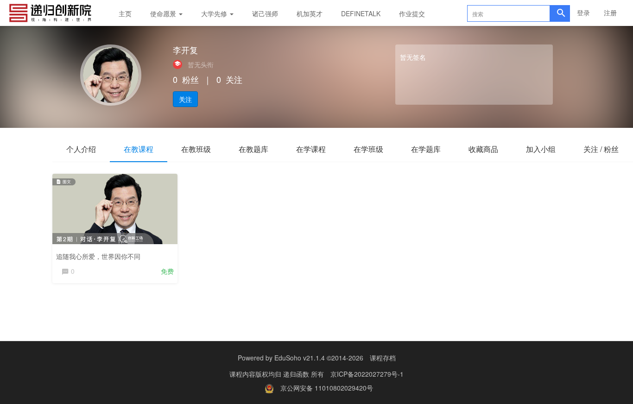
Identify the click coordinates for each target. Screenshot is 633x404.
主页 (125, 13)
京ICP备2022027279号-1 (367, 374)
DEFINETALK (360, 13)
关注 (185, 99)
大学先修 (215, 13)
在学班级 (368, 149)
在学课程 (311, 149)
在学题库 (426, 149)
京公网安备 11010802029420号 (326, 387)
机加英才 (310, 13)
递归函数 (297, 374)
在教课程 (138, 149)
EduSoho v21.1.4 (299, 357)
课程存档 (383, 357)
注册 (610, 12)
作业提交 (412, 13)
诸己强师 (265, 13)
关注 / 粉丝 (601, 149)
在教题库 (253, 149)
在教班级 (196, 149)
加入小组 (541, 149)
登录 (583, 12)
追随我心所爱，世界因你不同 (98, 256)
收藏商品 (483, 149)
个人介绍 (81, 149)
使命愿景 (164, 13)
